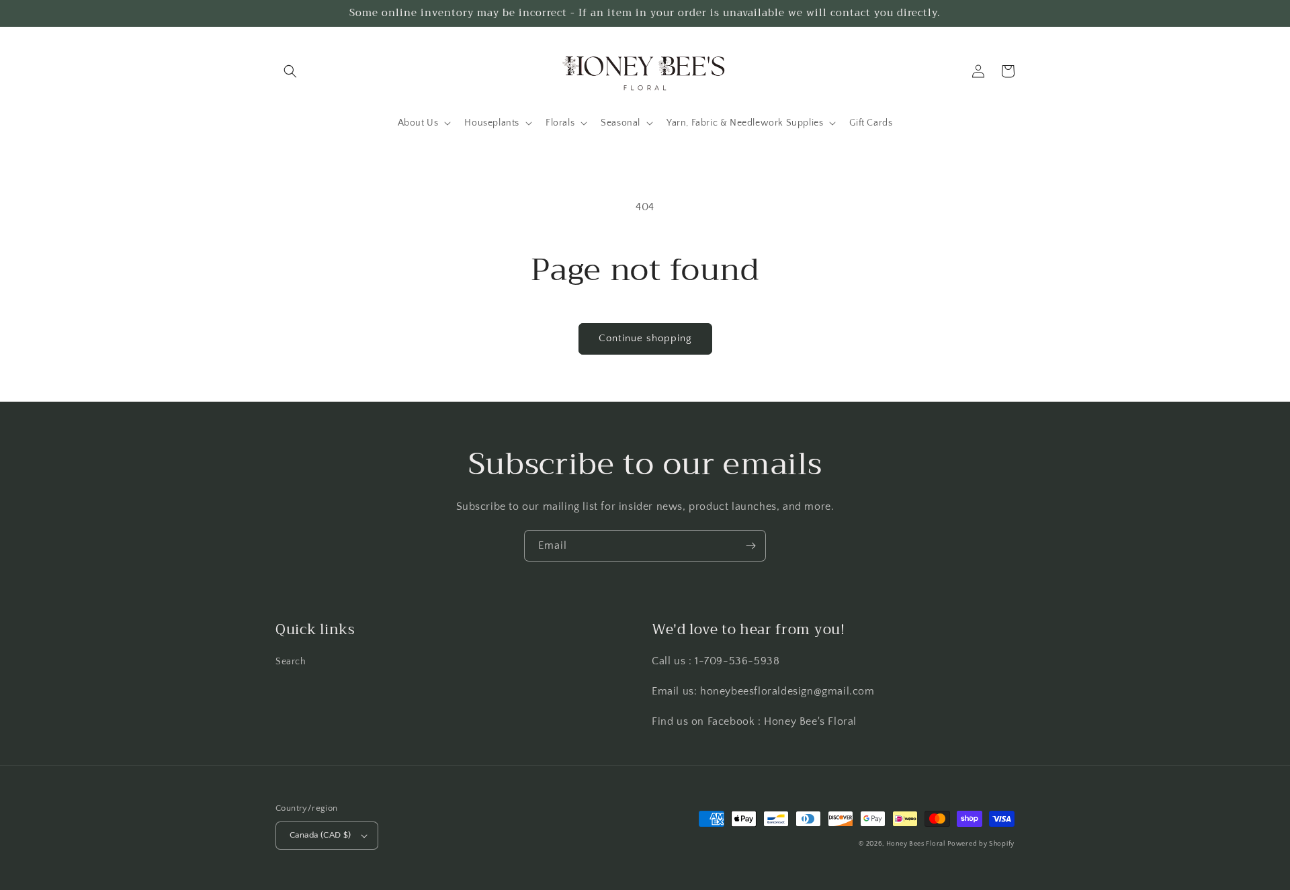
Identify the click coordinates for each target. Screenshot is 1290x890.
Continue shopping (645, 338)
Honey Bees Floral (915, 844)
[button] (290, 71)
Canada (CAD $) (320, 835)
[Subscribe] (750, 546)
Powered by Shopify (981, 844)
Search (290, 661)
